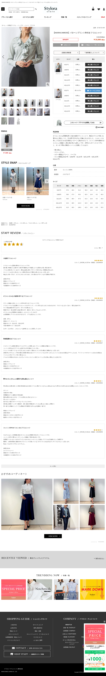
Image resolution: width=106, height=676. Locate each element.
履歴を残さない (100, 558)
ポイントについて (14, 634)
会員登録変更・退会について (13, 637)
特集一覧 (64, 17)
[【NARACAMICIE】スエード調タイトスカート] (6, 141)
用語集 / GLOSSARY (69, 637)
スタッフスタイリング (84, 17)
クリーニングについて (13, 640)
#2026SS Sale (24, 12)
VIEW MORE (25, 206)
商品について (13, 631)
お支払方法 (13, 628)
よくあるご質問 (38, 640)
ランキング (47, 17)
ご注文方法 (13, 625)
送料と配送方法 (38, 628)
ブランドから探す (7, 17)
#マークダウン (16, 12)
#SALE (10, 12)
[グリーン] (25, 57)
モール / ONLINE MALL (69, 640)
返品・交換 (38, 631)
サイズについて (38, 637)
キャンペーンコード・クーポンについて (38, 634)
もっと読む (53, 466)
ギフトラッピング (38, 625)
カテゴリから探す (28, 17)
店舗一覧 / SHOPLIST (69, 627)
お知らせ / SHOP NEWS (69, 634)
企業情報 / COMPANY (69, 631)
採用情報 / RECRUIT (69, 647)
